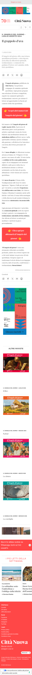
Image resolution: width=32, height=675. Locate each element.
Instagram (4, 622)
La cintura (7, 476)
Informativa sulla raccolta (9, 673)
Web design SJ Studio (15, 659)
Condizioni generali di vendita (9, 634)
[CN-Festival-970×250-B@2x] (16, 10)
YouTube (3, 624)
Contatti (3, 607)
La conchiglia (8, 519)
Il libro (5, 391)
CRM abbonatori (6, 612)
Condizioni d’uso (6, 636)
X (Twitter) (4, 619)
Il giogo (6, 434)
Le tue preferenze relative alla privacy (17, 670)
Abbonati (24, 653)
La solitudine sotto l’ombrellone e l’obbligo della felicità (11, 589)
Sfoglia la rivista (16, 2)
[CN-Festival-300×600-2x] (14, 311)
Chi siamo (4, 609)
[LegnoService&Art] (16, 531)
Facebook (4, 617)
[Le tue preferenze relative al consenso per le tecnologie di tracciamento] (29, 672)
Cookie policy (5, 632)
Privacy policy (5, 629)
